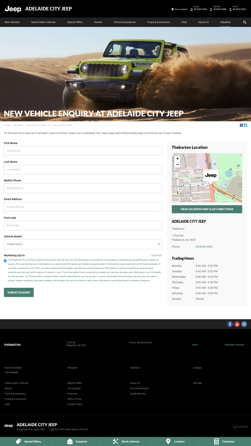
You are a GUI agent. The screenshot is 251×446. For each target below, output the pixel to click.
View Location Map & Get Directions (207, 209)
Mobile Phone (12, 180)
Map (195, 344)
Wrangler (72, 367)
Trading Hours (234, 344)
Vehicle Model (13, 236)
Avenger (197, 367)
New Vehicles (12, 22)
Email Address (13, 199)
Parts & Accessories (125, 22)
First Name (11, 143)
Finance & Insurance (158, 22)
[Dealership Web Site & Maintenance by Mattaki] (240, 427)
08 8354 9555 (200, 9)
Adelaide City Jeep (48, 8)
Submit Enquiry (18, 292)
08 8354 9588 (219, 9)
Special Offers (75, 22)
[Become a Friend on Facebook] (230, 324)
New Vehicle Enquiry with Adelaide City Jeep (49, 125)
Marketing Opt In (14, 255)
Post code (10, 217)
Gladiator (135, 367)
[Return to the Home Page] (9, 426)
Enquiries (225, 22)
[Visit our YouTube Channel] (237, 324)
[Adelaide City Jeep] (13, 9)
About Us (203, 22)
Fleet (184, 22)
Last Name (10, 161)
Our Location (181, 9)
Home (7, 125)
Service (98, 22)
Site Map (197, 383)
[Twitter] (245, 125)
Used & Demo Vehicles (43, 22)
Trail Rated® (11, 372)
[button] (211, 177)
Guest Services (138, 393)
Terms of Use (74, 399)
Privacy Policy (74, 404)
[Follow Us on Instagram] (244, 324)
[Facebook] (241, 125)
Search (244, 22)
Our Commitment (139, 388)
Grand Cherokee (13, 367)
